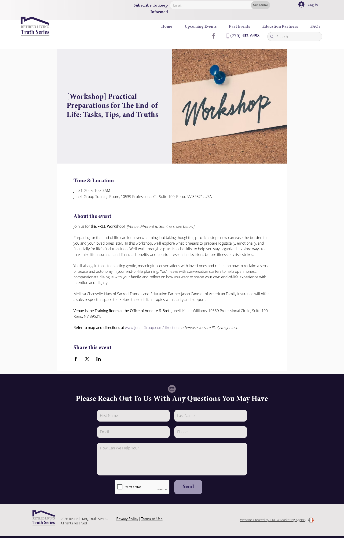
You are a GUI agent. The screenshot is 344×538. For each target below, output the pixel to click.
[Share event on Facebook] (75, 359)
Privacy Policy (127, 518)
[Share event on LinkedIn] (98, 359)
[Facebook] (213, 35)
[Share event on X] (87, 359)
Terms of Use (152, 518)
